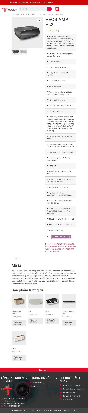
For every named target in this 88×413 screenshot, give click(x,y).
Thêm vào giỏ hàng (62, 237)
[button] (57, 9)
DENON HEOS (45, 14)
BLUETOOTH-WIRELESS (29, 14)
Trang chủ (15, 14)
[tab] (17, 258)
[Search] (49, 9)
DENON (55, 252)
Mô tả (17, 258)
